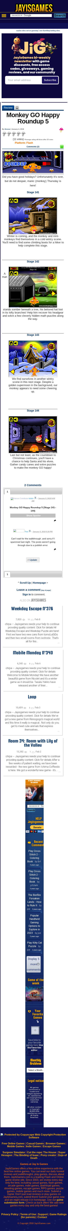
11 (29, 619)
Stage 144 (33, 410)
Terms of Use (28, 1214)
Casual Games (35, 1143)
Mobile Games (15, 1146)
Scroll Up (25, 582)
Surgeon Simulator (14, 1152)
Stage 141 (33, 192)
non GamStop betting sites (50, 30)
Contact (42, 1217)
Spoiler (37, 515)
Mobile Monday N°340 (33, 652)
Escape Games (52, 1146)
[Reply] (54, 521)
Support (43, 1214)
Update (33, 560)
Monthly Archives (35, 1061)
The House (49, 1152)
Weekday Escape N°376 (32, 608)
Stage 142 (33, 261)
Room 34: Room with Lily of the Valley (33, 743)
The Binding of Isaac (26, 1155)
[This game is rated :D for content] (62, 147)
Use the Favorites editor (35, 1047)
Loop (32, 696)
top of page (46, 590)
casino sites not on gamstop (27, 30)
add (35, 1030)
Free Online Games (13, 1143)
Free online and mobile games (36, 9)
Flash (29, 142)
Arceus (7, 129)
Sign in (26, 594)
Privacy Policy (9, 1214)
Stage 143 (33, 334)
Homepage (39, 582)
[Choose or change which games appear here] (37, 1021)
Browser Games (55, 1143)
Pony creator (48, 1155)
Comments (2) (33, 147)
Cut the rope (34, 1152)
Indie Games (33, 1146)
